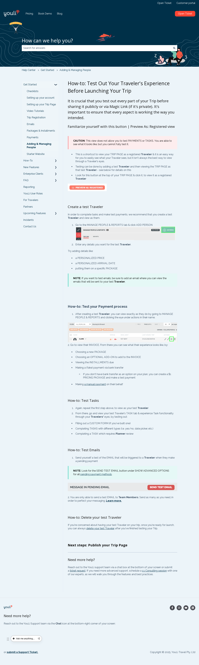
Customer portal (185, 3)
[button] (55, 85)
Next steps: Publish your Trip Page (97, 545)
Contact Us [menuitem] (29, 226)
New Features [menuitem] (31, 167)
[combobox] (96, 48)
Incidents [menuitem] (28, 219)
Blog (59, 13)
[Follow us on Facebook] (172, 607)
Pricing (29, 13)
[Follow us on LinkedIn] (192, 607)
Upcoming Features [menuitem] (34, 213)
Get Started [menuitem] (30, 84)
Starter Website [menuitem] (35, 154)
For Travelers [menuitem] (30, 200)
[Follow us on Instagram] (179, 607)
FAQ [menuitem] (25, 180)
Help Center (28, 70)
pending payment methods (96, 474)
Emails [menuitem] (30, 124)
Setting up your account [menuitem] (40, 97)
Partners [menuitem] (28, 206)
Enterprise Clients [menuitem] (33, 173)
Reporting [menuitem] (29, 186)
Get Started (47, 70)
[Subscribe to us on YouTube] (185, 607)
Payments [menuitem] (32, 137)
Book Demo (45, 13)
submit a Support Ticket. (22, 652)
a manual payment (95, 384)
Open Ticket (164, 3)
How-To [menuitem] (28, 160)
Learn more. (114, 500)
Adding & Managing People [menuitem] (39, 145)
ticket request (78, 570)
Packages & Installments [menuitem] (41, 130)
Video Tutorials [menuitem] (35, 110)
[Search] (174, 48)
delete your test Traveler (100, 528)
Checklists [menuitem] (32, 91)
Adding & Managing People (75, 70)
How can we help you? (47, 40)
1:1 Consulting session (154, 570)
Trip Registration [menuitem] (36, 117)
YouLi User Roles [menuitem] (33, 193)
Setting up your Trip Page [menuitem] (41, 104)
